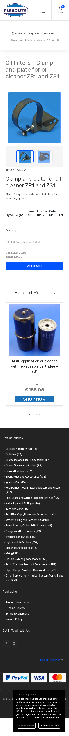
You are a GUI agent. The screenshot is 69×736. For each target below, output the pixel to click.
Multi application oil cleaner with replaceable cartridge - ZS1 (34, 366)
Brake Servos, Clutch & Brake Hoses (29, 525)
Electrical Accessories (22, 547)
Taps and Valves (18, 509)
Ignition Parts (17, 482)
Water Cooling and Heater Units (27, 520)
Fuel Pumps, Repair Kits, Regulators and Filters (33, 490)
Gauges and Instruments (23, 531)
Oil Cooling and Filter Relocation (28, 460)
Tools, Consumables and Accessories (31, 564)
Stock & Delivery (15, 608)
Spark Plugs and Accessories (26, 476)
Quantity (11, 230)
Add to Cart (34, 265)
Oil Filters (14, 454)
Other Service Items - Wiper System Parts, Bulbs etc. (34, 578)
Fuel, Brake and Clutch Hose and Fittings (33, 497)
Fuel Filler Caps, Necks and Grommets (31, 514)
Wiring (13, 553)
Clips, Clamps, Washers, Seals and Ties (31, 570)
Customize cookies (49, 725)
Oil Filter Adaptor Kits (21, 449)
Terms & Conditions (17, 613)
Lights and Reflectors (22, 542)
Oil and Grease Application (24, 465)
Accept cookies (26, 725)
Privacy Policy (14, 619)
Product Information (18, 602)
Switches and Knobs (21, 536)
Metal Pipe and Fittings (23, 503)
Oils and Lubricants (19, 471)
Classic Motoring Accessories (26, 559)
